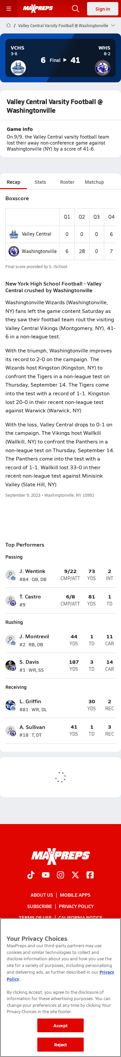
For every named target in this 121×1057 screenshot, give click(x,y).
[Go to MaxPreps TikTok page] (31, 875)
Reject (60, 1044)
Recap (13, 181)
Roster (67, 181)
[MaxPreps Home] (38, 8)
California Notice (80, 917)
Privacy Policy (76, 906)
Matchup (94, 181)
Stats (40, 181)
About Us (42, 894)
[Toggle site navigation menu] (8, 8)
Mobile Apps (75, 894)
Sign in (102, 8)
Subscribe (39, 906)
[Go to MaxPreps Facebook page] (90, 875)
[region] (60, 987)
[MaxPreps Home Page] (8, 25)
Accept (60, 1025)
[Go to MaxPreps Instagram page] (60, 875)
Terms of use (35, 917)
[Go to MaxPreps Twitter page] (75, 875)
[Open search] (75, 8)
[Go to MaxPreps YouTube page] (46, 875)
